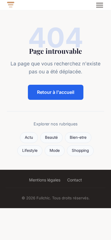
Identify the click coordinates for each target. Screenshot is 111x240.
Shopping (80, 150)
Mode (55, 150)
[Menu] (99, 5)
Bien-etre (78, 137)
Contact (74, 179)
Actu (29, 137)
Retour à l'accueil (55, 92)
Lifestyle (30, 150)
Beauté (51, 137)
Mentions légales (44, 179)
